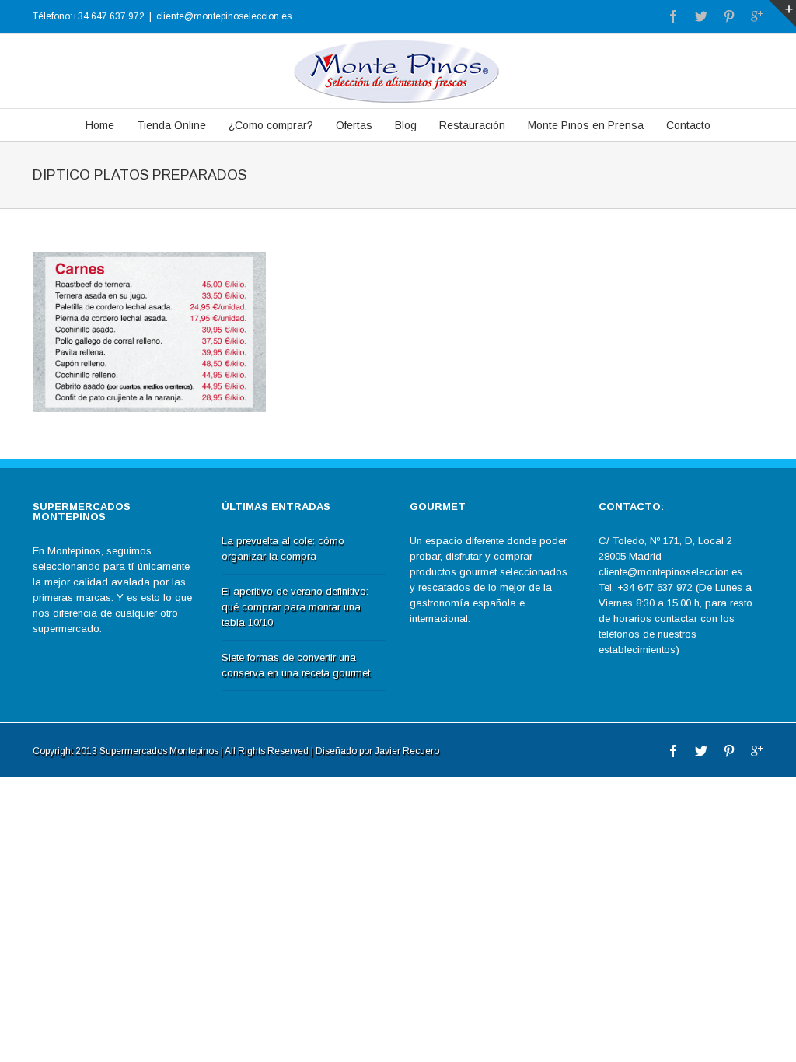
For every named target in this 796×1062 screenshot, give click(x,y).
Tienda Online (171, 125)
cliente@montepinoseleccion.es (224, 16)
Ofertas (354, 125)
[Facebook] (673, 16)
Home (100, 125)
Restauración (472, 125)
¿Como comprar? (271, 125)
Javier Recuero (407, 751)
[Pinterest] (729, 16)
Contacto (688, 125)
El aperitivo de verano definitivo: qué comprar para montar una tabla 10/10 (295, 606)
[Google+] (757, 16)
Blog (406, 125)
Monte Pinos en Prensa (586, 125)
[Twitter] (701, 16)
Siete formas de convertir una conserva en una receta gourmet (296, 665)
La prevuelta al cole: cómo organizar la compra (283, 548)
